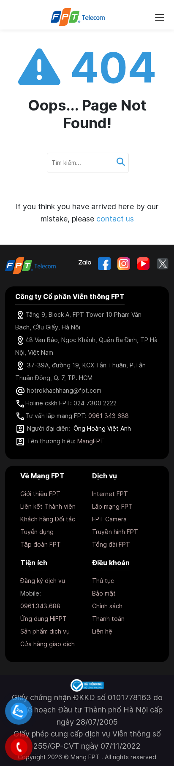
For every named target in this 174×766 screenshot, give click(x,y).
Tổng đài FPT (111, 544)
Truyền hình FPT (115, 531)
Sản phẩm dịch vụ (45, 631)
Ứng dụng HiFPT (43, 618)
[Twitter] (162, 263)
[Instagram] (123, 263)
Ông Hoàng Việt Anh (102, 428)
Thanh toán (108, 618)
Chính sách (107, 606)
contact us (115, 218)
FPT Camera (109, 519)
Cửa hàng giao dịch (47, 643)
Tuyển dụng (37, 531)
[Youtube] (143, 263)
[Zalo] (85, 263)
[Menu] (159, 17)
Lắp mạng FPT (112, 506)
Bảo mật (104, 593)
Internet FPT (110, 493)
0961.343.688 (40, 606)
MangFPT (90, 441)
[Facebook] (104, 263)
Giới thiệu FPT (40, 493)
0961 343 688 (108, 415)
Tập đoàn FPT (40, 544)
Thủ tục (103, 580)
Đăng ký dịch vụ (42, 580)
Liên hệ (102, 631)
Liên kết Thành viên (48, 506)
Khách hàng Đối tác (47, 519)
